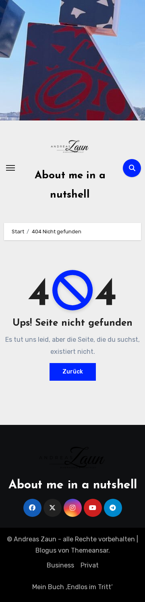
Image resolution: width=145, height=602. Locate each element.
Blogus (45, 550)
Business (60, 565)
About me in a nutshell (72, 485)
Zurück (72, 371)
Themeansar (89, 550)
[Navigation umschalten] (10, 168)
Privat (90, 565)
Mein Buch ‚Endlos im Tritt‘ (72, 587)
